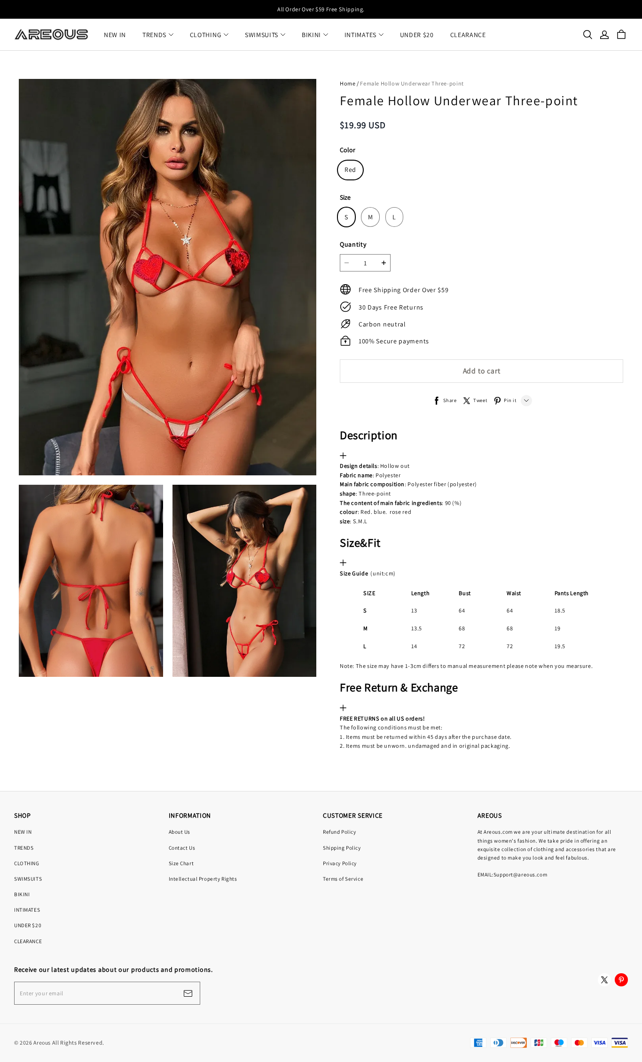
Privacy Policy (340, 863)
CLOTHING (206, 35)
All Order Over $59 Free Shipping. (321, 9)
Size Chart (181, 863)
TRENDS (154, 35)
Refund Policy (339, 831)
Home (347, 83)
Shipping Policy (342, 847)
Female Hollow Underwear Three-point (411, 83)
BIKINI (311, 35)
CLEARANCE (468, 35)
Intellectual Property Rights (203, 878)
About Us (180, 831)
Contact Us (182, 847)
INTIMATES (360, 35)
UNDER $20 (417, 35)
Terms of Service (343, 878)
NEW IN (115, 35)
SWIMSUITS (261, 35)
